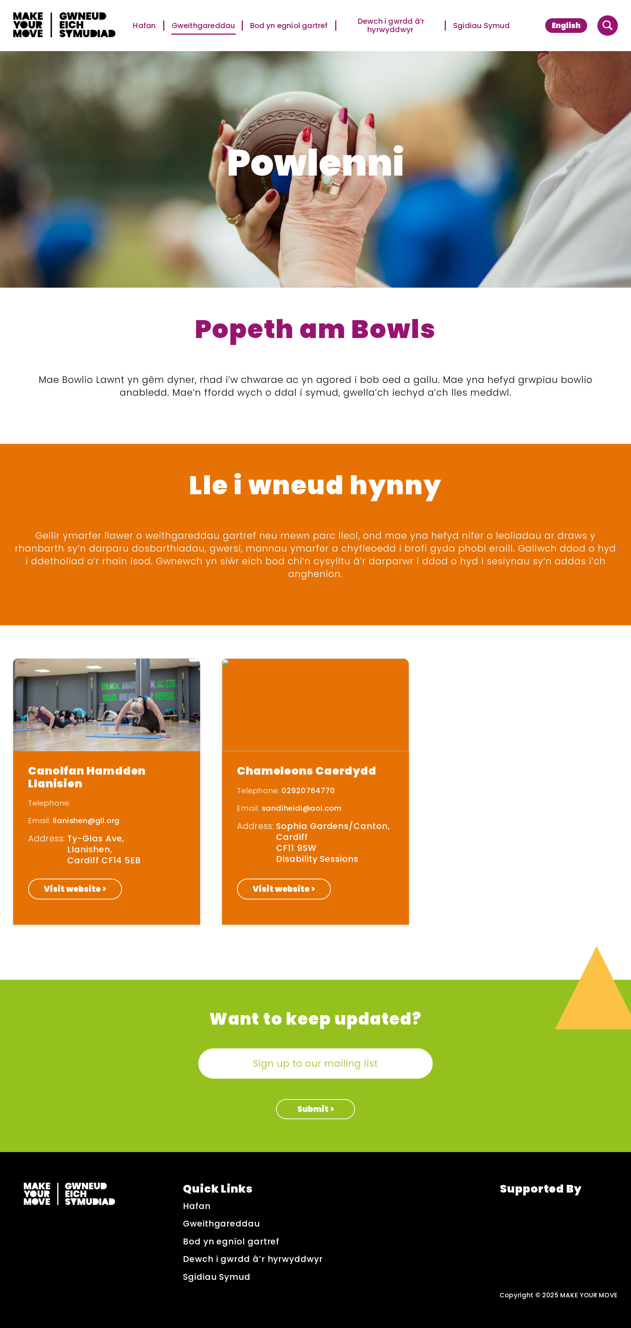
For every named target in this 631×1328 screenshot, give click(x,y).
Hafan (145, 26)
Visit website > (75, 889)
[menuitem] (566, 25)
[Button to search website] (607, 25)
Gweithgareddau (204, 26)
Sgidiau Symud (481, 26)
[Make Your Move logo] (64, 25)
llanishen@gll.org (86, 820)
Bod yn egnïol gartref (289, 26)
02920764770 (308, 791)
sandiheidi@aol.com (302, 808)
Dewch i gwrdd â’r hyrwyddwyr (391, 25)
